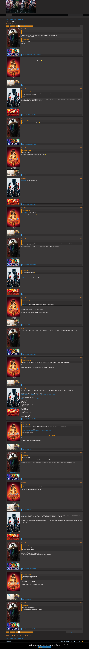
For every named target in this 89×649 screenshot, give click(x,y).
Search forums (14, 17)
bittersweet (13, 108)
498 (28, 25)
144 (16, 25)
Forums (9, 15)
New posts (8, 17)
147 (24, 25)
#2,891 (81, 328)
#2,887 (81, 207)
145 (19, 25)
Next (31, 25)
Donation (15, 15)
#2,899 (81, 572)
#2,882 (81, 57)
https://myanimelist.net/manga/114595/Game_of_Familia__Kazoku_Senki (38, 394)
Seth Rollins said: (25, 31)
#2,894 (81, 422)
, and (32, 54)
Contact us (63, 641)
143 (14, 25)
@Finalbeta (23, 180)
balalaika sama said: (26, 91)
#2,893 (81, 388)
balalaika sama (13, 48)
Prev (8, 25)
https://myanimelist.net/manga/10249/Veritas (31, 398)
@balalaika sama (25, 60)
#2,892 (81, 357)
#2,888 (81, 238)
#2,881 (81, 28)
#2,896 (81, 482)
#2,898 (81, 542)
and (30, 85)
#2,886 (81, 178)
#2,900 (81, 602)
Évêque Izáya (9, 23)
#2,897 (81, 512)
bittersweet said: (25, 210)
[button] (17, 15)
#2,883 (81, 88)
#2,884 (81, 118)
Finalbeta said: (25, 39)
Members (29, 15)
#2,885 (81, 147)
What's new (21, 15)
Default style (9, 641)
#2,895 (81, 452)
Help (80, 641)
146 (21, 25)
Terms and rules (69, 641)
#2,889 (81, 268)
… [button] (26, 25)
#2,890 (81, 297)
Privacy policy (75, 641)
